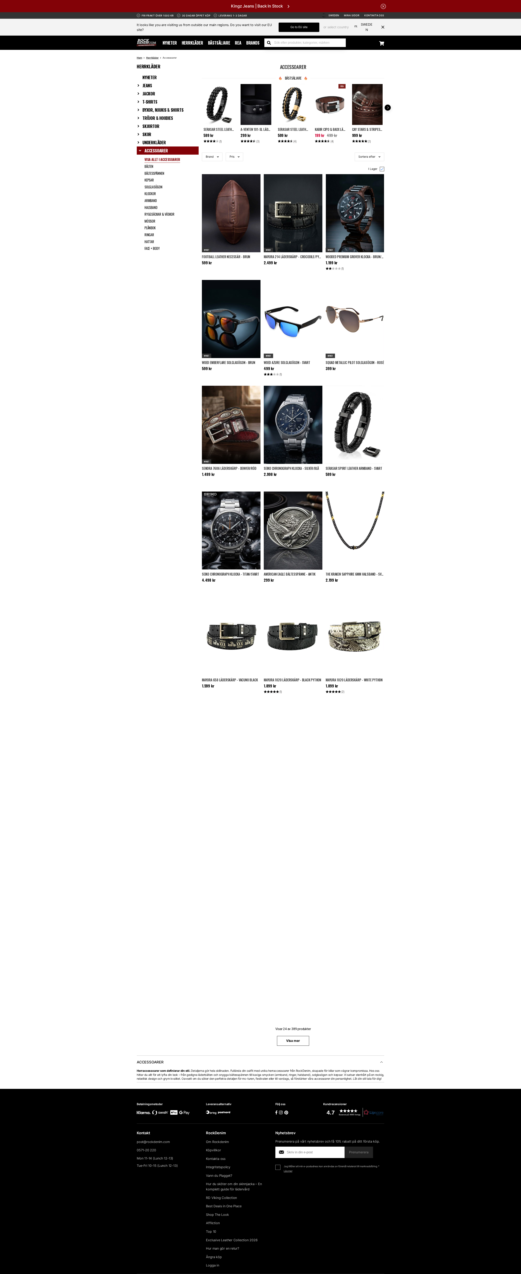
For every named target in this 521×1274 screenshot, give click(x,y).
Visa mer (293, 1041)
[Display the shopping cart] (381, 43)
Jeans (147, 85)
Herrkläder (192, 43)
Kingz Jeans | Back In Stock (257, 6)
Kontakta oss (374, 15)
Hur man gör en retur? (222, 1248)
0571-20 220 (146, 1150)
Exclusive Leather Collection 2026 (231, 1240)
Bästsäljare (219, 43)
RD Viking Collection (221, 1198)
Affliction (213, 1223)
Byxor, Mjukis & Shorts (162, 110)
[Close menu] (381, 27)
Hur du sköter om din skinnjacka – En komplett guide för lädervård (234, 1186)
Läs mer (288, 1170)
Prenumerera (359, 1152)
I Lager (372, 168)
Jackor (148, 94)
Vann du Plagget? (219, 1175)
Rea (238, 43)
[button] (212, 157)
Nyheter (170, 43)
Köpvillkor (213, 1150)
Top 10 (211, 1231)
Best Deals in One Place (223, 1206)
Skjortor (150, 126)
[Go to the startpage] (146, 42)
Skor (146, 134)
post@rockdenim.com (153, 1142)
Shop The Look (217, 1215)
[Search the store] (270, 43)
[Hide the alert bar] (383, 6)
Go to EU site (299, 27)
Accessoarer (156, 151)
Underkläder (154, 142)
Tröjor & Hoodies (157, 118)
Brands (252, 43)
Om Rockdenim (217, 1142)
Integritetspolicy (218, 1167)
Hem (139, 57)
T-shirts (149, 102)
